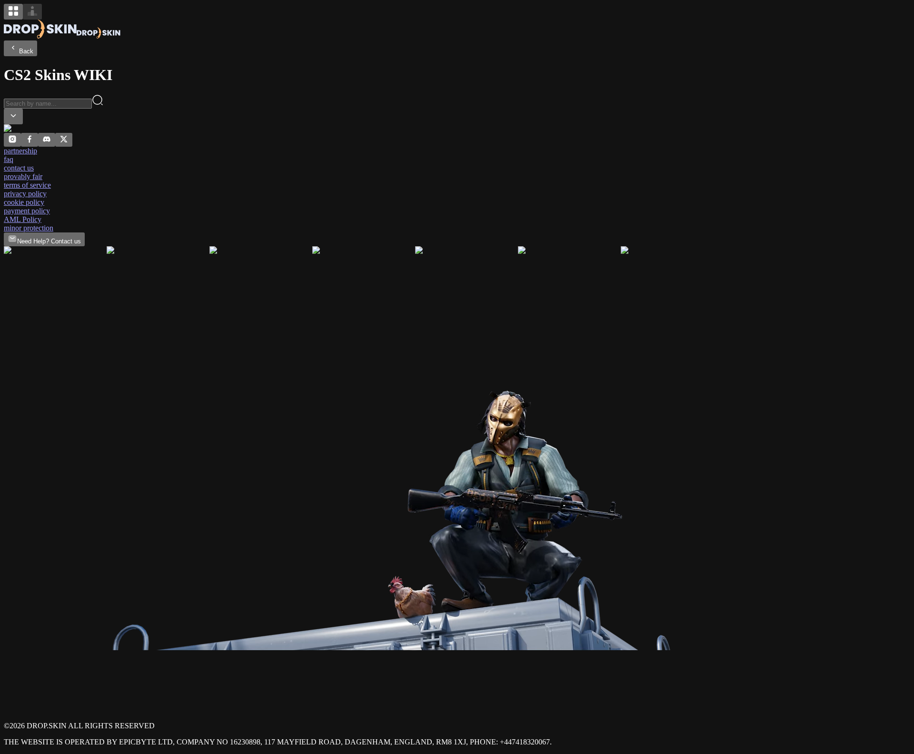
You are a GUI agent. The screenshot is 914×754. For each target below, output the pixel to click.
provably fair (23, 176)
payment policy (27, 211)
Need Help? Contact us (49, 241)
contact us (19, 168)
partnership (20, 151)
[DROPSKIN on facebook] (29, 141)
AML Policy (22, 219)
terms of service (27, 185)
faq (8, 159)
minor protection (28, 228)
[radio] (13, 12)
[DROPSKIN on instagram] (12, 141)
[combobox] (13, 116)
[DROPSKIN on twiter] (63, 141)
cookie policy (24, 202)
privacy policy (25, 194)
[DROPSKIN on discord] (46, 141)
